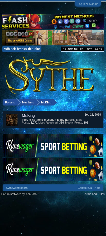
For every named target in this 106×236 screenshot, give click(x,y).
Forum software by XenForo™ (20, 194)
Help (97, 187)
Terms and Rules (94, 194)
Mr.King (28, 115)
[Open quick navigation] (100, 102)
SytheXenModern (17, 187)
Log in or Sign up (87, 3)
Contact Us (85, 187)
